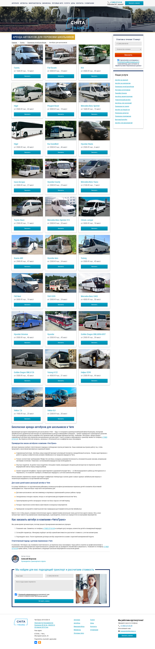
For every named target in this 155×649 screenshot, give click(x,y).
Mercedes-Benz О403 (89, 296)
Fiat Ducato (52, 68)
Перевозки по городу (122, 106)
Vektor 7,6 (18, 410)
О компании (89, 3)
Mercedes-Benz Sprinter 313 (58, 220)
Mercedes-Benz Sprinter (90, 106)
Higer (16, 106)
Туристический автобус (122, 100)
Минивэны (46, 3)
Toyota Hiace (19, 220)
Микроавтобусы (35, 3)
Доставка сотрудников (122, 90)
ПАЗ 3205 (51, 296)
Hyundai (50, 334)
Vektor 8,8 (51, 410)
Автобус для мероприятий (123, 123)
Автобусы (24, 3)
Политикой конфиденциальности (128, 62)
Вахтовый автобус (121, 119)
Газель (17, 68)
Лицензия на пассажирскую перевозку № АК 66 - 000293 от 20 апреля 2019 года (44, 625)
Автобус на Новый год (122, 110)
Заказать (27, 76)
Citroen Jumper (87, 220)
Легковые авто (57, 3)
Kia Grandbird (52, 144)
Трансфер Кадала (121, 93)
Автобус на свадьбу (121, 80)
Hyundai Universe (21, 334)
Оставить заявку (44, 601)
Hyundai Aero (52, 258)
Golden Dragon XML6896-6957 (93, 334)
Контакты (80, 3)
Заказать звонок (134, 3)
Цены (73, 3)
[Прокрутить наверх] (7, 644)
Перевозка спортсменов (123, 116)
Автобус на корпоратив (122, 83)
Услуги (67, 3)
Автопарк (15, 3)
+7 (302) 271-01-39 (116, 2)
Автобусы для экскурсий (123, 103)
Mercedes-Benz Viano (89, 182)
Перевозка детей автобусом (124, 86)
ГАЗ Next (17, 296)
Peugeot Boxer (53, 106)
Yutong (84, 258)
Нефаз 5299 (86, 372)
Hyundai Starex (87, 144)
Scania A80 (18, 258)
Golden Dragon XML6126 (24, 372)
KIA (82, 68)
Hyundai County (53, 182)
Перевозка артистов (122, 113)
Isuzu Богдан (19, 182)
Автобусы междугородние (124, 96)
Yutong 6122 (52, 372)
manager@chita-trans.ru (128, 631)
